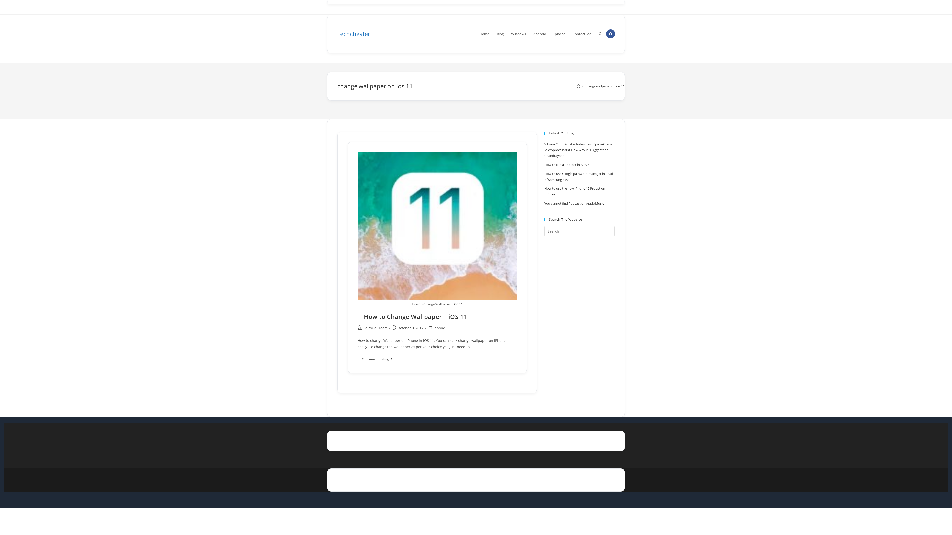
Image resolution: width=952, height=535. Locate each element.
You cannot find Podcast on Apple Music (574, 203)
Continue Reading (379, 360)
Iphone (439, 328)
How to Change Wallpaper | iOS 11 (415, 316)
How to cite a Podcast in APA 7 (566, 164)
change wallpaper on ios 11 (605, 86)
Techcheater (353, 34)
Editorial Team (375, 328)
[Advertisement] (579, 320)
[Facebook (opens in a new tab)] (610, 33)
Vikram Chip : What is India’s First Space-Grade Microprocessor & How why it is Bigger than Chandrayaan (578, 150)
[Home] (578, 86)
